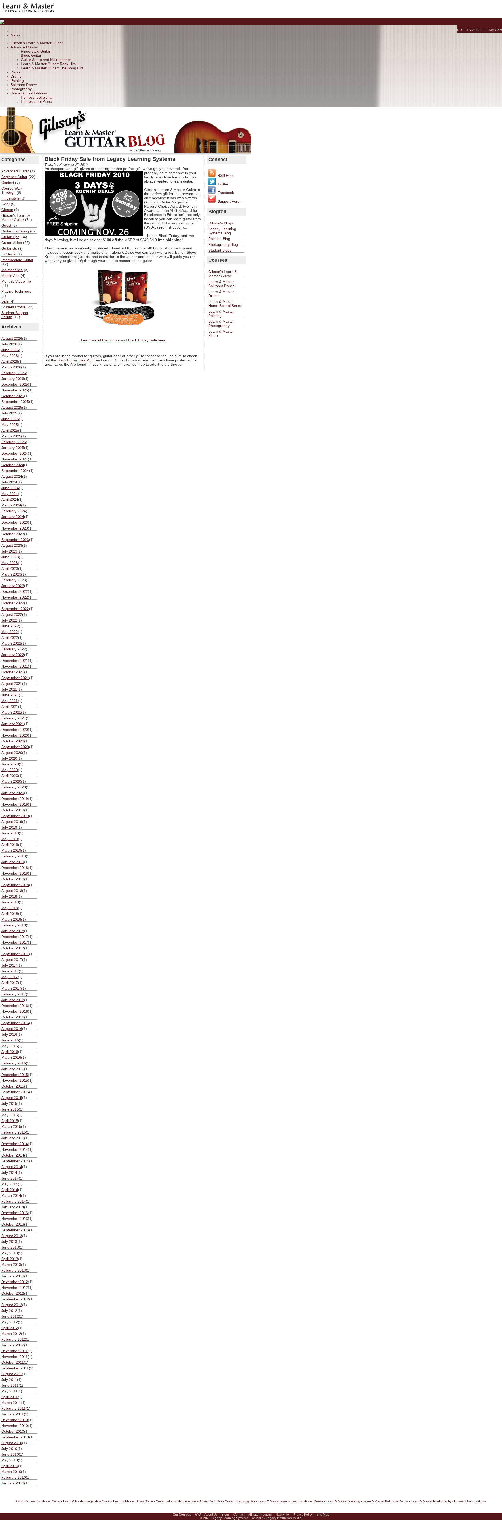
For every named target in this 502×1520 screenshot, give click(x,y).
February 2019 (13, 856)
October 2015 (12, 1086)
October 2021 (12, 672)
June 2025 (10, 419)
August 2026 (11, 338)
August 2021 (11, 683)
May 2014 (9, 1184)
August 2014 (11, 1167)
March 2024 (11, 505)
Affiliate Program (260, 1514)
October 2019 (12, 810)
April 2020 (9, 775)
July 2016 (9, 1034)
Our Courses (182, 1514)
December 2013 (14, 1213)
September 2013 (15, 1230)
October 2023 (12, 534)
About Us (211, 1514)
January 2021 (12, 724)
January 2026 (12, 379)
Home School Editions (28, 93)
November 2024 (14, 459)
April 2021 (9, 706)
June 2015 (10, 1109)
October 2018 (12, 879)
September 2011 (15, 1368)
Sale (5, 301)
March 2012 (11, 1333)
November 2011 (14, 1356)
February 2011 (13, 1408)
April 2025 (9, 430)
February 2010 (13, 1477)
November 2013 (14, 1218)
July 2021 (9, 689)
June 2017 (10, 971)
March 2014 (11, 1195)
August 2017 (11, 960)
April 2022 (9, 637)
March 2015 (11, 1126)
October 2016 (12, 1017)
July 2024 (9, 482)
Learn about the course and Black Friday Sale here (123, 340)
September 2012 (15, 1299)
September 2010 (15, 1437)
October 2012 (12, 1293)
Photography (21, 89)
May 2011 (9, 1391)
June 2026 (10, 350)
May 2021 (9, 701)
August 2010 (11, 1443)
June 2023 (10, 557)
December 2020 (14, 729)
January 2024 (12, 517)
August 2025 (11, 407)
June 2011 (10, 1385)
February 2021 (13, 718)
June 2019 (10, 833)
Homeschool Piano (36, 101)
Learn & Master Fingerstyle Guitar (87, 1501)
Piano (15, 72)
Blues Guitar (31, 55)
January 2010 (12, 1483)
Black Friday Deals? (73, 360)
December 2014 (14, 1144)
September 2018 (15, 885)
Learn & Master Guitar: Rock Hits (48, 64)
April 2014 (9, 1190)
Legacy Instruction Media (283, 1518)
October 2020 (12, 741)
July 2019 (9, 827)
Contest (7, 182)
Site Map (323, 1514)
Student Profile (13, 307)
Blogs (225, 1514)
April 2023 (9, 568)
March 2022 (11, 643)
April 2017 (9, 983)
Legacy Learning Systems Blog (222, 231)
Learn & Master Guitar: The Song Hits (52, 68)
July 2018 (9, 896)
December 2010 (14, 1420)
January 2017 (12, 1000)
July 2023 (9, 551)
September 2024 (15, 471)
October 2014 (12, 1155)
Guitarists (9, 248)
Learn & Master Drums (307, 1501)
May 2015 (9, 1115)
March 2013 (11, 1264)
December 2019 (14, 798)
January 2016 (12, 1069)
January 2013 (12, 1276)
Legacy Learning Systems (229, 1518)
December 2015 (14, 1075)
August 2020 (11, 752)
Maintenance (12, 270)
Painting (17, 80)
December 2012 (14, 1282)
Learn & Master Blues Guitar (133, 1501)
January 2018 (12, 931)
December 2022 (14, 591)
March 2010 (11, 1472)
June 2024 (10, 488)
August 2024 (11, 476)
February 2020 (13, 787)
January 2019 (12, 862)
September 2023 (15, 540)
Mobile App (10, 276)
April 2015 (9, 1121)
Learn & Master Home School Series (225, 303)
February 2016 (13, 1063)
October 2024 (12, 465)
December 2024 (14, 453)
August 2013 (11, 1236)
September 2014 (15, 1161)
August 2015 (11, 1098)
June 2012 (10, 1316)
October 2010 (12, 1431)
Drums (15, 76)
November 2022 (14, 597)
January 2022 (12, 655)
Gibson (7, 210)
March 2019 (11, 850)
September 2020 (15, 747)
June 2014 (10, 1178)
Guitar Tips (10, 237)
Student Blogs (219, 250)
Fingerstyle (10, 198)
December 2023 (14, 522)
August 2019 (11, 821)
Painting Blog (219, 239)
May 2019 (9, 839)
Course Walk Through (11, 190)
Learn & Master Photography (221, 323)
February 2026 (13, 373)
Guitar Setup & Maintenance (176, 1501)
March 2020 (11, 781)
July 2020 (9, 758)
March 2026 (11, 367)
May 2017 (9, 977)
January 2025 (12, 448)
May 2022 (9, 632)
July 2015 (9, 1103)
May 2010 (9, 1460)
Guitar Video (11, 243)
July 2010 (9, 1449)
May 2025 (9, 425)
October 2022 (12, 603)
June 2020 (10, 764)
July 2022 (9, 620)
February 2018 (13, 925)
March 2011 (11, 1403)
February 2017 (13, 994)
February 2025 (13, 442)
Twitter (222, 184)
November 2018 (14, 873)
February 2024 (13, 511)
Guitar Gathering (15, 231)
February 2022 (13, 649)
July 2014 (9, 1172)
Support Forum (229, 201)
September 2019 (15, 816)
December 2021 (14, 660)
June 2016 (10, 1040)
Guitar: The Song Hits (240, 1501)
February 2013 (13, 1270)
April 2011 (9, 1397)
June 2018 (10, 902)
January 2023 (12, 586)
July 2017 (9, 965)
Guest (6, 225)
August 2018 (11, 891)
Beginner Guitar (14, 177)
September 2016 (15, 1023)
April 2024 (9, 499)
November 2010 (14, 1426)
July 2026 (9, 344)
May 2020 (9, 770)
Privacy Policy (303, 1514)
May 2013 (9, 1253)
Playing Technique (16, 291)
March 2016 (11, 1057)
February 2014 (13, 1201)
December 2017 (14, 937)
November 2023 (14, 528)
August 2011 (11, 1374)
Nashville (282, 1514)
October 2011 (12, 1362)
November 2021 (14, 666)
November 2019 (14, 804)
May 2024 (9, 494)
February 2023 (13, 580)
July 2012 (9, 1310)
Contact (238, 1514)
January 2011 (12, 1414)
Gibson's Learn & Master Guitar (36, 43)
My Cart (495, 30)
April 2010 (9, 1466)
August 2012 (11, 1305)
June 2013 (10, 1247)
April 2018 (9, 914)
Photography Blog (223, 244)
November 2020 (14, 735)
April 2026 (9, 361)
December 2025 (14, 384)
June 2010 (10, 1454)
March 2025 (11, 436)
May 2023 (9, 563)
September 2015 (15, 1092)
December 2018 (14, 868)
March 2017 (11, 988)
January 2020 (12, 793)
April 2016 (9, 1052)
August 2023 (11, 545)
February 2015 (13, 1132)
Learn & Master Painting (221, 313)
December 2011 (14, 1351)
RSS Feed (225, 175)
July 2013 (9, 1241)
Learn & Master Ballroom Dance (221, 284)
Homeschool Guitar (37, 97)
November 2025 (14, 390)
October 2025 (12, 396)
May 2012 (9, 1322)
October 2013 (12, 1224)
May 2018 (9, 908)
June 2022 (10, 626)
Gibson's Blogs (220, 223)
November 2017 (14, 942)
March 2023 (11, 574)
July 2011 (9, 1379)
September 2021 (15, 678)
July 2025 (9, 413)
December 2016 (14, 1006)
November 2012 (14, 1287)
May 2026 (9, 356)
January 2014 (12, 1207)
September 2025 (15, 402)
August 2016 (11, 1029)
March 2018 (11, 919)
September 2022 (15, 609)
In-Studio (8, 254)
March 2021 (11, 712)
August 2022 (11, 614)
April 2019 (9, 844)
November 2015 (14, 1080)
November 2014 (14, 1149)
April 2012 (9, 1328)
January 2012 (12, 1345)
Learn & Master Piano (273, 1501)
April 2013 (9, 1259)
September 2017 (15, 954)
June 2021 (10, 695)
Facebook (225, 193)
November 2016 (14, 1011)
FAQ (198, 1514)
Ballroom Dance (23, 85)
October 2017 (12, 948)
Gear (5, 204)
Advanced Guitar (24, 47)
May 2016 (9, 1046)
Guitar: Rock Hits (210, 1501)
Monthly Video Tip (16, 281)
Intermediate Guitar (17, 260)
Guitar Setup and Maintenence (46, 60)
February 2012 (13, 1339)
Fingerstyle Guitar (35, 51)
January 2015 (12, 1138)
